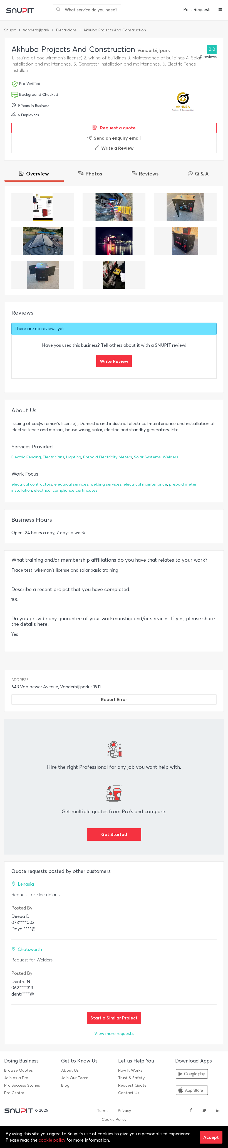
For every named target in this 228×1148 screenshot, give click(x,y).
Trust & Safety (131, 1078)
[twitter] (204, 1110)
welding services (106, 484)
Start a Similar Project (114, 1018)
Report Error (114, 699)
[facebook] (191, 1110)
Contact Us (128, 1093)
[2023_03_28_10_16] (114, 207)
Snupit (10, 30)
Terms (102, 1110)
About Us (70, 1070)
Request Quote (132, 1085)
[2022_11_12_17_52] (42, 275)
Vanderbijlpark (36, 30)
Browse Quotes (18, 1070)
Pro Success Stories (22, 1085)
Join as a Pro (16, 1078)
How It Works (130, 1070)
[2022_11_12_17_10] (185, 241)
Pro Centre (14, 1093)
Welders (170, 457)
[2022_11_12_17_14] (114, 241)
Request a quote (117, 127)
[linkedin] (218, 1110)
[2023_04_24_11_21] (42, 207)
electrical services (71, 484)
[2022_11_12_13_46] (114, 275)
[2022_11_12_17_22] (185, 207)
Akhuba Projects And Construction (114, 30)
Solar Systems (147, 457)
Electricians (66, 30)
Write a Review (117, 148)
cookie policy (52, 1140)
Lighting (73, 457)
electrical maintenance (145, 484)
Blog (65, 1085)
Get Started (114, 834)
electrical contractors (31, 484)
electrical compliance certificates (66, 490)
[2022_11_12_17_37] (42, 241)
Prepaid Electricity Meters (107, 457)
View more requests (114, 1033)
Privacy (124, 1110)
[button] (220, 10)
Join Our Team (74, 1078)
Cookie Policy (114, 1119)
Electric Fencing (26, 457)
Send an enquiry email (117, 138)
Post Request (196, 9)
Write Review (114, 361)
